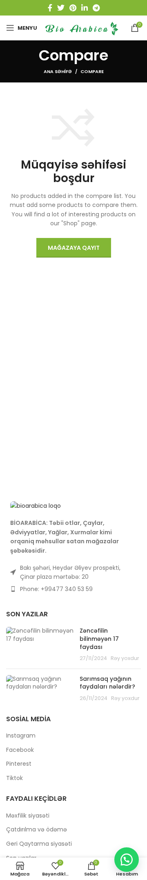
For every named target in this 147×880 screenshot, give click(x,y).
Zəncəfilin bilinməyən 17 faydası (99, 639)
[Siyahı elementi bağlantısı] (73, 588)
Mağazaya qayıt (74, 248)
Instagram (21, 736)
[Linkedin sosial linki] (84, 8)
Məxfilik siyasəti (27, 816)
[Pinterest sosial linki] (73, 8)
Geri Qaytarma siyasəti (39, 844)
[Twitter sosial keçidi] (61, 8)
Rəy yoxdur (125, 658)
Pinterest (18, 764)
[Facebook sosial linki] (50, 8)
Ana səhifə (58, 71)
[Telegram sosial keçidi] (96, 8)
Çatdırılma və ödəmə (36, 829)
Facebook (20, 750)
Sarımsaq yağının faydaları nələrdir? (107, 683)
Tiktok (14, 778)
